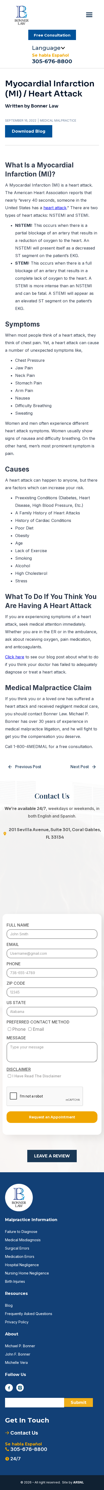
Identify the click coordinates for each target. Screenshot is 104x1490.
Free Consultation (52, 35)
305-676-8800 (52, 61)
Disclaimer (19, 1069)
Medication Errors (19, 1256)
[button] (89, 15)
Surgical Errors (17, 1248)
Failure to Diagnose (21, 1231)
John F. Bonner (17, 1354)
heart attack (54, 207)
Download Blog (28, 131)
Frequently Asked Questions (28, 1313)
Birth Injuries (15, 1281)
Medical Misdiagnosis (23, 1240)
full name (18, 925)
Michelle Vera (16, 1362)
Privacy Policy (17, 1322)
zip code (16, 983)
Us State (16, 1002)
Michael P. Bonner (20, 1346)
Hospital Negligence (22, 1265)
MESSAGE (16, 1037)
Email (13, 944)
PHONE (14, 963)
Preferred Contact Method (38, 1021)
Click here (14, 656)
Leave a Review (52, 1156)
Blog (9, 1305)
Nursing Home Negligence (27, 1273)
